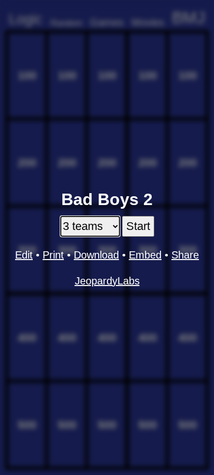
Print (53, 255)
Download (96, 255)
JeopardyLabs (107, 281)
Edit (24, 255)
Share (185, 255)
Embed (145, 255)
